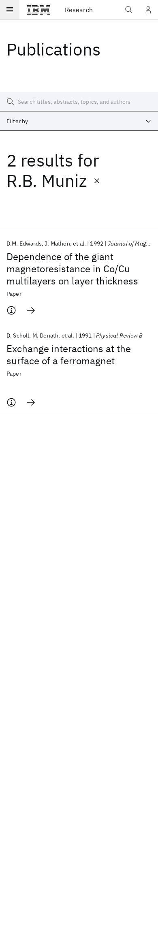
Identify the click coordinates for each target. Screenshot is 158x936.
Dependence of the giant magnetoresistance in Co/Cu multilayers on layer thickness (72, 268)
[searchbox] (79, 101)
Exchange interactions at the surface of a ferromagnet (68, 354)
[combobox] (79, 121)
